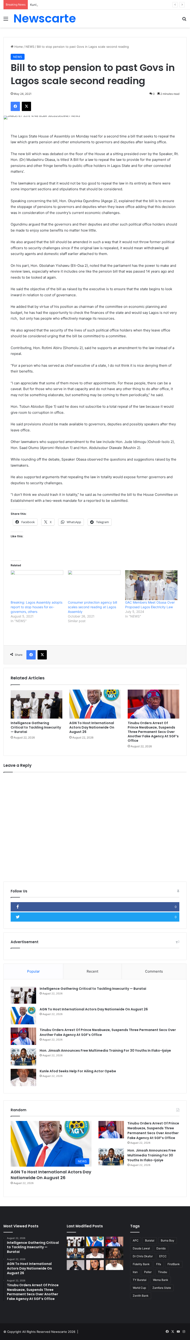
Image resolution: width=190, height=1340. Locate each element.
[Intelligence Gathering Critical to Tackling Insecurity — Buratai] (36, 704)
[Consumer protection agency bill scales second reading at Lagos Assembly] (94, 585)
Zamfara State (161, 1287)
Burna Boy (167, 1240)
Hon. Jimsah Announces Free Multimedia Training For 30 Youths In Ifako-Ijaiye (105, 1050)
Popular (33, 971)
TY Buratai (139, 1280)
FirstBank (174, 1264)
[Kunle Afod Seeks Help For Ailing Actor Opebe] (23, 1077)
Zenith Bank (141, 1295)
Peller (148, 1272)
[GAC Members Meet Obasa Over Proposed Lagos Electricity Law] (151, 585)
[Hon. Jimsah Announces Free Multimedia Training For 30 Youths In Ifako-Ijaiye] (23, 1057)
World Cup (139, 1287)
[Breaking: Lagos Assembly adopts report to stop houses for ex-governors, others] (37, 585)
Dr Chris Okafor (143, 1256)
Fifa (158, 1264)
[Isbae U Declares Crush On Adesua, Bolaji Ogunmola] (114, 1265)
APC (136, 1240)
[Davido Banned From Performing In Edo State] (75, 1265)
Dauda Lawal (141, 1248)
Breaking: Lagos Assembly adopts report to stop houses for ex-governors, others (36, 607)
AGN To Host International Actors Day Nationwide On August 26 (91, 727)
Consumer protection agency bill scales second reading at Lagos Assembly (92, 607)
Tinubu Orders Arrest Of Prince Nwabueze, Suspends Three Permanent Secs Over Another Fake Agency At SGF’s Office (153, 732)
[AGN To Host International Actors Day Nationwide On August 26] (95, 704)
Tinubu (162, 1272)
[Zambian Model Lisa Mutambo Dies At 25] (114, 1253)
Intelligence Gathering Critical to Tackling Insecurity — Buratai (36, 727)
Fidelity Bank (141, 1264)
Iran (135, 1272)
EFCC (163, 1256)
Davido (161, 1248)
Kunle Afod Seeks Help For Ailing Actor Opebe (63, 4)
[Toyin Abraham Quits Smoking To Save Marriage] (95, 1265)
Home (18, 46)
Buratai (149, 1240)
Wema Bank (160, 1280)
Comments (154, 971)
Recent (92, 971)
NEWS (29, 46)
